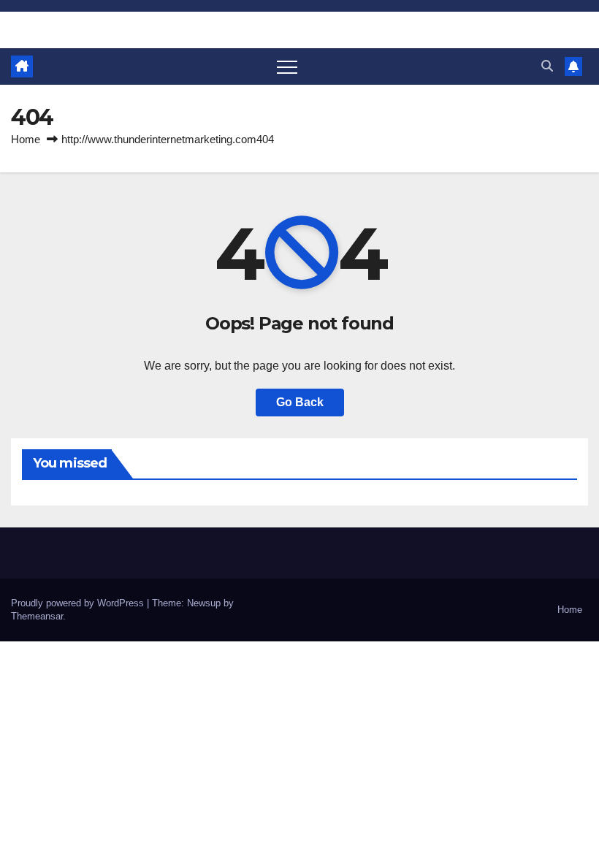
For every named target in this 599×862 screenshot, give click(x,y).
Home (25, 139)
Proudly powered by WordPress (79, 603)
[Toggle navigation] (287, 66)
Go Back (300, 402)
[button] (547, 66)
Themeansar (37, 616)
